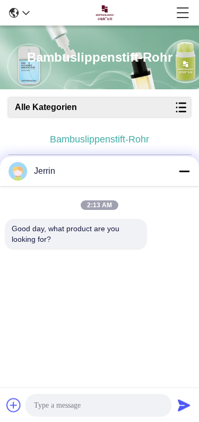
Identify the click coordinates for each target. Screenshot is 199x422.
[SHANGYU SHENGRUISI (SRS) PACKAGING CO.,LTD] (103, 13)
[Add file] (13, 405)
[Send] (184, 405)
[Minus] (184, 171)
